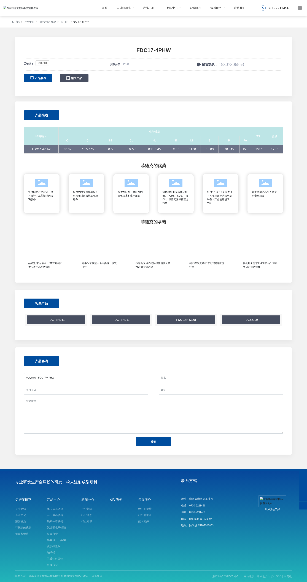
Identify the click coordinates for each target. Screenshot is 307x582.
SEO (279, 576)
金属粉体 (42, 62)
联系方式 (189, 480)
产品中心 (29, 21)
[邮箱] (303, 473)
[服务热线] (303, 481)
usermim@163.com (200, 518)
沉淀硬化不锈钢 (47, 21)
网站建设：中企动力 (256, 576)
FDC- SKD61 (56, 319)
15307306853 (231, 64)
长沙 (271, 576)
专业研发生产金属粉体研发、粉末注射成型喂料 (56, 482)
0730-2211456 (277, 8)
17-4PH (65, 21)
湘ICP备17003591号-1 (225, 576)
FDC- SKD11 (121, 319)
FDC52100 (251, 319)
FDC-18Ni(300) (186, 319)
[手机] (303, 489)
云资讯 (288, 576)
